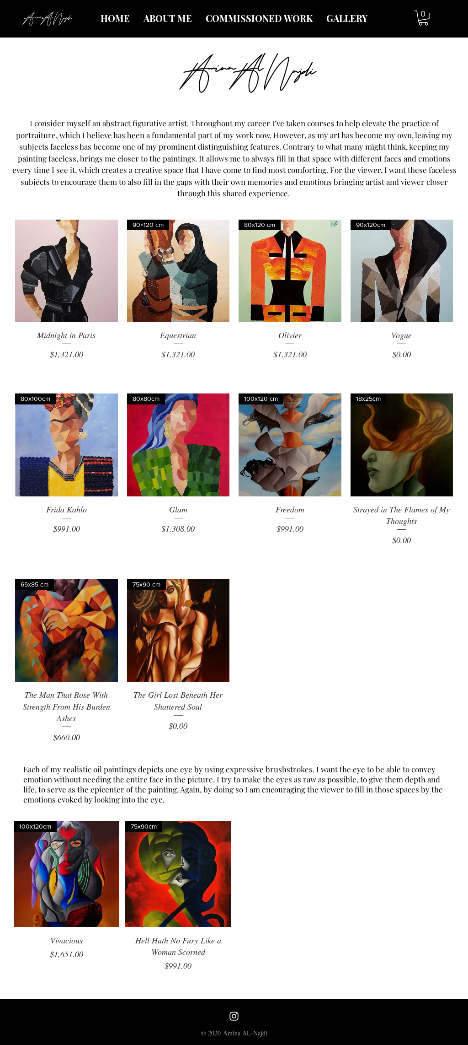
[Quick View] (66, 271)
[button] (423, 18)
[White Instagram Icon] (234, 1016)
